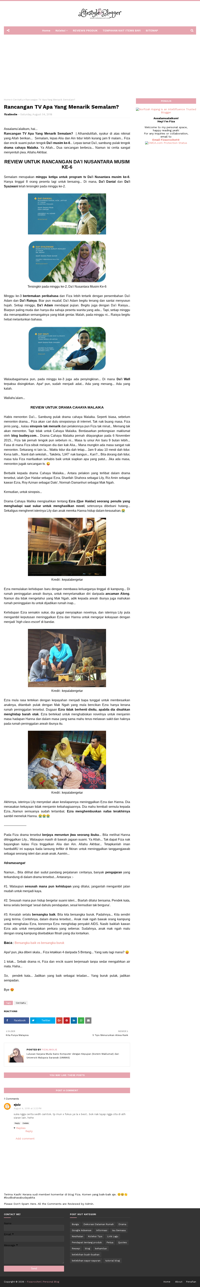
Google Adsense (81, 1230)
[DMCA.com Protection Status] (166, 142)
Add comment (25, 1138)
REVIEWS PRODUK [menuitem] (85, 30)
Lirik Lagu (112, 1236)
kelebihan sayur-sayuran (86, 1260)
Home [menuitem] (46, 30)
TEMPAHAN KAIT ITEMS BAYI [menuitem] (122, 30)
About (178, 1281)
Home (7, 99)
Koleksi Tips (95, 1236)
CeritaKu (18, 99)
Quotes (122, 1242)
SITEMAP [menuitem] (152, 30)
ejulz (17, 1104)
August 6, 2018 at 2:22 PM (27, 1108)
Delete (26, 1123)
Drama (122, 1224)
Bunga (75, 1224)
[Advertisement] (100, 65)
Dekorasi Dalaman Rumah (99, 1224)
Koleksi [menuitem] (60, 30)
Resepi (76, 1248)
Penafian (191, 1281)
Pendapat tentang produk (87, 1242)
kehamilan (101, 1248)
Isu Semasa (119, 1230)
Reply (17, 1123)
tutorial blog (112, 1260)
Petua (110, 1242)
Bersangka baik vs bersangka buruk (39, 942)
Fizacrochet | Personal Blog (43, 1281)
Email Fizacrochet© (166, 139)
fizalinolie (10, 114)
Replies (21, 1128)
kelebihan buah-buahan (85, 1254)
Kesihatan (77, 1236)
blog (87, 1248)
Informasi (101, 1230)
